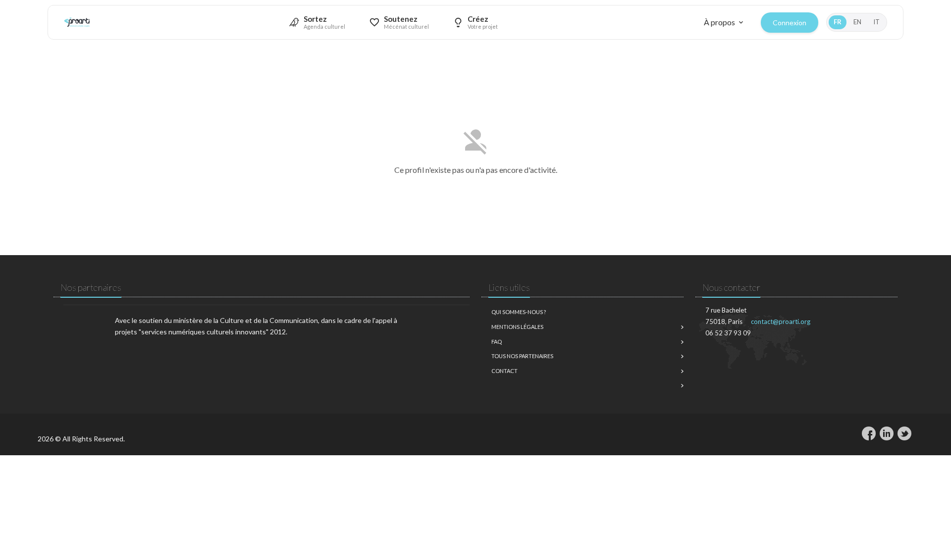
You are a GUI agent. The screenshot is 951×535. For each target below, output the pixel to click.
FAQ (496, 341)
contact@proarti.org (780, 321)
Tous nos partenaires (522, 356)
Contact (504, 371)
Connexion (789, 22)
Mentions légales (517, 326)
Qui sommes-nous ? (518, 312)
